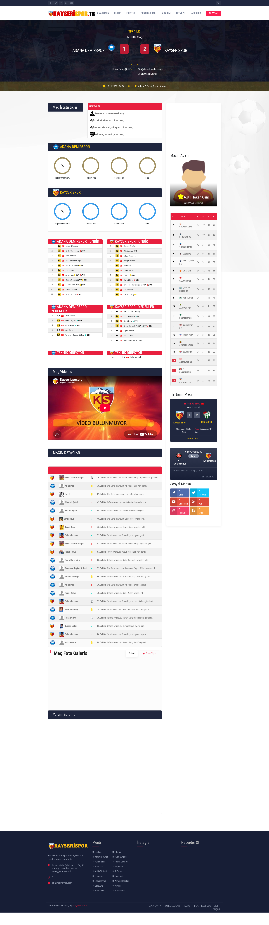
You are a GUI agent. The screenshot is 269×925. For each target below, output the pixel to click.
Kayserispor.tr (80, 905)
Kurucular (98, 866)
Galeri (131, 653)
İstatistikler (119, 890)
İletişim (215, 909)
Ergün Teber (129, 330)
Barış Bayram (129, 260)
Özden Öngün (129, 246)
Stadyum (98, 885)
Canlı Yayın (150, 653)
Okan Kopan (70, 315)
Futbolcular (172, 905)
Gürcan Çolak (129, 316)
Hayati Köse (129, 280)
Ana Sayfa (103, 13)
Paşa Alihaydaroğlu (73, 260)
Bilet (217, 905)
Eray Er (127, 275)
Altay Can (127, 265)
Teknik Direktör (121, 861)
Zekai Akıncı (102, 120)
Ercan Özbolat (71, 289)
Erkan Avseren (130, 256)
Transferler (119, 876)
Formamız (99, 890)
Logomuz (98, 876)
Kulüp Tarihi (99, 861)
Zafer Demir (129, 270)
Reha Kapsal (135, 357)
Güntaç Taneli (103, 134)
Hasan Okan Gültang (132, 311)
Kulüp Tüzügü (100, 871)
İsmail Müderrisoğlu (132, 285)
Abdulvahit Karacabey (133, 340)
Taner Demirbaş (73, 284)
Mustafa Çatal (71, 294)
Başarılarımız (100, 881)
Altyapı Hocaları (121, 881)
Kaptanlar (118, 866)
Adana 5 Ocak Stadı (148, 86)
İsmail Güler (129, 335)
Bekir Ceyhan (71, 320)
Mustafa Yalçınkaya (107, 127)
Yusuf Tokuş (129, 294)
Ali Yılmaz (70, 275)
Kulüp (117, 13)
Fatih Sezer (128, 289)
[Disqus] (105, 766)
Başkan (97, 852)
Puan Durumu (148, 13)
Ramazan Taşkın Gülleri (75, 335)
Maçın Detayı (193, 438)
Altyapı (180, 13)
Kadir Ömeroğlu (73, 251)
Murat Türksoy (72, 246)
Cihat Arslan (130, 251)
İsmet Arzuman (104, 113)
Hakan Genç (71, 280)
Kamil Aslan (70, 325)
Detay (194, 456)
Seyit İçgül (128, 321)
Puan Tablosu (202, 905)
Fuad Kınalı (70, 270)
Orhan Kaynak (130, 326)
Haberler (195, 13)
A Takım (165, 13)
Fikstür (130, 13)
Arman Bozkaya (72, 265)
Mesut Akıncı (71, 256)
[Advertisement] (193, 126)
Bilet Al (213, 13)
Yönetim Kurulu (101, 856)
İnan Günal (69, 330)
